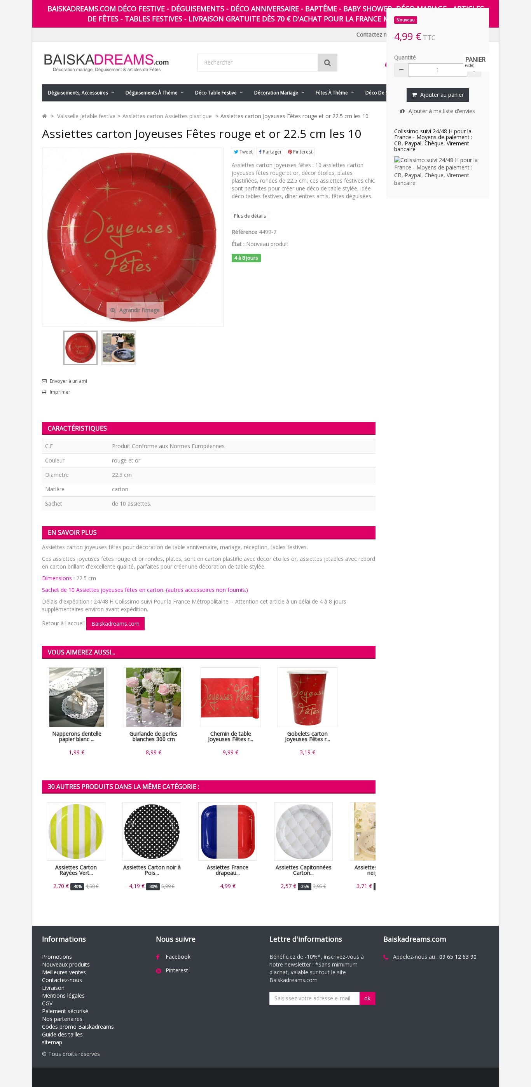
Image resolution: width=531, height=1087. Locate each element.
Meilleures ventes (64, 972)
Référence (244, 232)
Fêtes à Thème (332, 92)
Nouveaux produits (66, 964)
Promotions (57, 956)
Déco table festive (216, 92)
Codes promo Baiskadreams (78, 1026)
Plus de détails (250, 216)
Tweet (245, 151)
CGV (47, 1003)
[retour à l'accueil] (44, 116)
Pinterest (302, 151)
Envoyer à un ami (68, 381)
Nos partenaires (62, 1018)
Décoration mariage (276, 92)
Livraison (53, 987)
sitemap (52, 1042)
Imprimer (60, 392)
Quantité (405, 57)
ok (367, 998)
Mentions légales (63, 995)
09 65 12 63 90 (458, 956)
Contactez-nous (62, 980)
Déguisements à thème (152, 92)
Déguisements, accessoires (78, 92)
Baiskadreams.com (115, 623)
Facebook (178, 956)
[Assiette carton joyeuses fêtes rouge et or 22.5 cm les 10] (80, 348)
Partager (272, 151)
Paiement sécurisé (65, 1011)
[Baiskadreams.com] (114, 63)
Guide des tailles (62, 1034)
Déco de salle (380, 92)
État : (238, 244)
